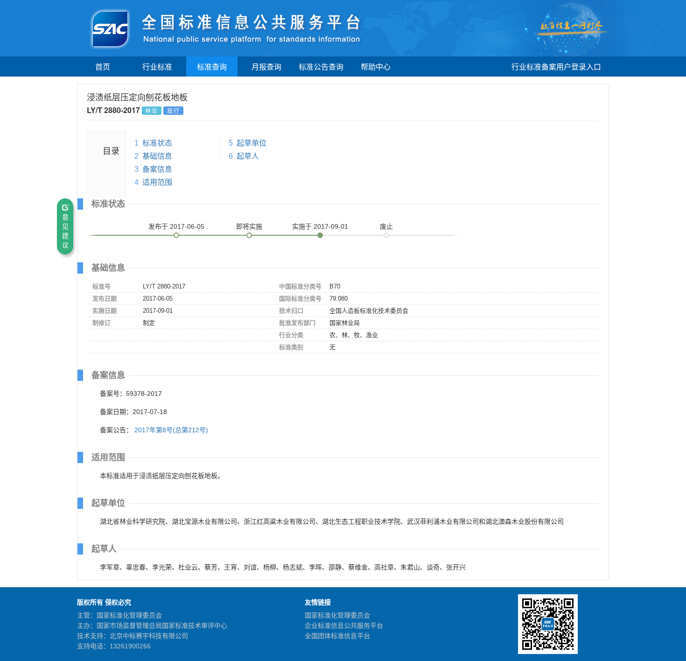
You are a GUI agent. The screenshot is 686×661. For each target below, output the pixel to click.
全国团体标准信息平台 (337, 636)
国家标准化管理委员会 (337, 615)
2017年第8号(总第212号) (171, 430)
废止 (386, 226)
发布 (176, 226)
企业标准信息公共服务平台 (344, 625)
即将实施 (249, 226)
